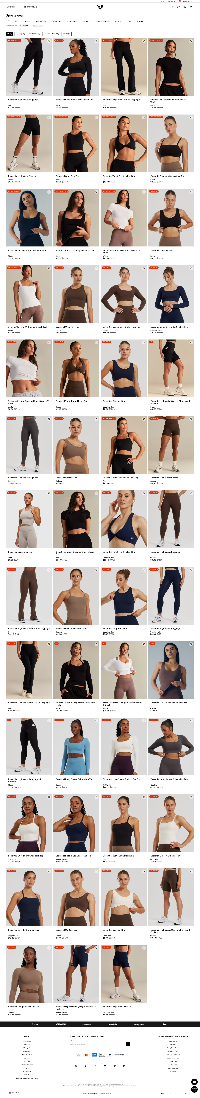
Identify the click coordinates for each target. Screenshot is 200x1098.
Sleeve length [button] (103, 21)
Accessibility (27, 1071)
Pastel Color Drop (173, 1058)
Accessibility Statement (27, 1075)
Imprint (27, 1068)
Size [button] (17, 21)
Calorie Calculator (27, 1065)
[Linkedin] (124, 1066)
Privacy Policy (175, 1094)
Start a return (27, 1051)
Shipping (27, 1044)
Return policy (27, 1048)
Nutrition (173, 1044)
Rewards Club (173, 1065)
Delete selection (37, 26)
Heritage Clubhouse (173, 1054)
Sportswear (173, 1041)
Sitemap (188, 1094)
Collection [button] (41, 21)
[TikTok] (85, 1066)
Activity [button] (87, 21)
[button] (185, 1)
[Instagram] (76, 1066)
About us (173, 1071)
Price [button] (129, 21)
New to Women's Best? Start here (27, 1078)
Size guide (26, 1061)
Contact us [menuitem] (171, 1)
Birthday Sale (173, 1061)
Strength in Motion (173, 1048)
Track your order (27, 1054)
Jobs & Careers (173, 1068)
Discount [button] (57, 21)
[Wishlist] (178, 7)
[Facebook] (95, 1066)
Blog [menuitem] (162, 1)
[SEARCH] (172, 7)
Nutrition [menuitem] (10, 7)
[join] (128, 1044)
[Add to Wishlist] (49, 41)
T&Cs (163, 1094)
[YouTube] (105, 1066)
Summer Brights (173, 1051)
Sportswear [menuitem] (30, 7)
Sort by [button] (140, 21)
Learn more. (133, 1086)
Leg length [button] (72, 21)
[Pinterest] (115, 1066)
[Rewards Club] (194, 1089)
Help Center (27, 1058)
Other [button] (118, 21)
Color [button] (27, 21)
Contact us (27, 1041)
